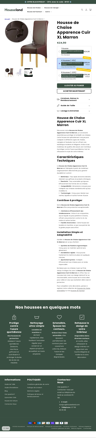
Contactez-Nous (10, 404)
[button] (34, 8)
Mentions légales (76, 428)
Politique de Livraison (34, 388)
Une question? (10, 394)
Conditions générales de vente (38, 384)
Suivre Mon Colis (10, 397)
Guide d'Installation (11, 388)
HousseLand (21, 426)
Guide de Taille (10, 384)
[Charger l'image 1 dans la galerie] (9, 72)
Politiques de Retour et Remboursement (35, 395)
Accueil (7, 19)
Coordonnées (87, 428)
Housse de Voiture (11, 401)
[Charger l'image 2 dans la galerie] (19, 72)
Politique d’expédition (85, 426)
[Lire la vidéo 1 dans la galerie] (28, 72)
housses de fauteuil (77, 291)
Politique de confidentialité (53, 426)
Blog (6, 391)
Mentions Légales (33, 391)
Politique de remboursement (35, 426)
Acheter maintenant (74, 91)
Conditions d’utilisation (70, 426)
